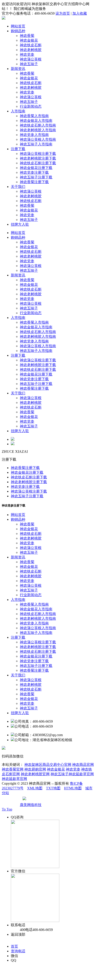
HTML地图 (73, 788)
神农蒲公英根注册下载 (38, 153)
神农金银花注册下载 (36, 168)
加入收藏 (79, 13)
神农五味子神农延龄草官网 (72, 774)
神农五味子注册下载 (36, 177)
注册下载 (18, 149)
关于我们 (18, 187)
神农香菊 (27, 36)
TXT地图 (53, 788)
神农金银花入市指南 (36, 120)
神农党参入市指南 (34, 135)
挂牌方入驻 (20, 224)
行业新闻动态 (31, 106)
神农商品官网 (83, 764)
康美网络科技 (31, 805)
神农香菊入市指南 (34, 116)
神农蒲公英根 (31, 59)
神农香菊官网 (12, 769)
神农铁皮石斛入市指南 (38, 125)
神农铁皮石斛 (31, 45)
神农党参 (27, 54)
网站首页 (18, 26)
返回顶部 (18, 934)
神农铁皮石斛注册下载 (38, 163)
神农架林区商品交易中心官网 (47, 764)
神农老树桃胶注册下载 (38, 158)
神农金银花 (29, 40)
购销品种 (18, 31)
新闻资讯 (18, 69)
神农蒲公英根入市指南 (38, 139)
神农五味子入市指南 (36, 144)
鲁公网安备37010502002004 (49, 800)
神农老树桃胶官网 (35, 774)
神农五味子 (29, 64)
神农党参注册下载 (34, 172)
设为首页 (62, 13)
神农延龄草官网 (14, 779)
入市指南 (18, 111)
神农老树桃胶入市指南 (38, 130)
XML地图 (34, 788)
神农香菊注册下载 (34, 182)
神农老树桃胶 (31, 50)
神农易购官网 (35, 769)
